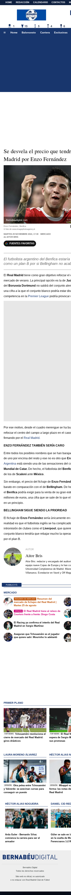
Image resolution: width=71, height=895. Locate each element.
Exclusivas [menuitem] (61, 32)
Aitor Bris (12, 237)
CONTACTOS (58, 2)
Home (8, 2)
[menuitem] (4, 32)
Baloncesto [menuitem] (29, 32)
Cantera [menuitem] (45, 32)
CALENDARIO (40, 2)
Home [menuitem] (13, 32)
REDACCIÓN (22, 2)
